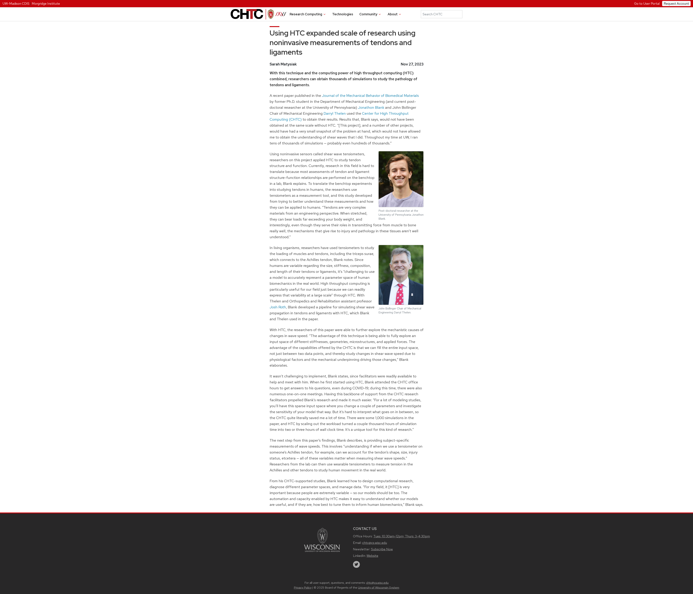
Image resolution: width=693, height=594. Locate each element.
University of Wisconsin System (378, 587)
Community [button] (368, 14)
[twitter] (356, 564)
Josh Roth (278, 307)
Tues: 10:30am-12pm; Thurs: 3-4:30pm (401, 536)
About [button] (393, 14)
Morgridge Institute (46, 3)
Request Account (676, 3)
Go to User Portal (647, 3)
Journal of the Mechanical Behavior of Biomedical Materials (370, 95)
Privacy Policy (302, 587)
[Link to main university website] (322, 540)
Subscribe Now (382, 549)
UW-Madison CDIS (16, 3)
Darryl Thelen (335, 113)
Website (372, 556)
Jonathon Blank (371, 107)
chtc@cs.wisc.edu (374, 543)
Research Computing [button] (306, 14)
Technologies (342, 14)
